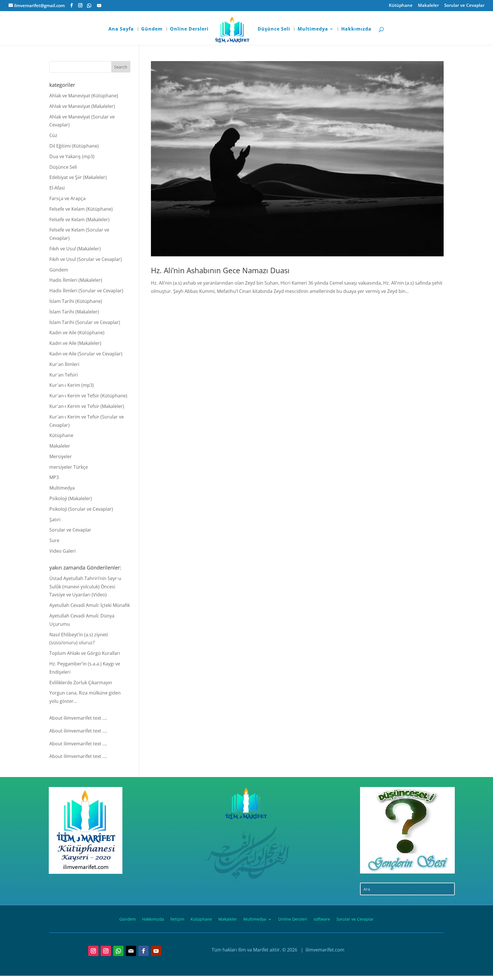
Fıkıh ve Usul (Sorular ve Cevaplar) (85, 259)
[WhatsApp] (89, 5)
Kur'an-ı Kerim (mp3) (71, 385)
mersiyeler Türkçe (68, 467)
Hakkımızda (356, 29)
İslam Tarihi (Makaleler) (74, 312)
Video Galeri (62, 551)
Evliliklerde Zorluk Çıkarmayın (80, 682)
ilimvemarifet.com (324, 950)
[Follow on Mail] (131, 951)
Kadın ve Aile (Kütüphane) (76, 332)
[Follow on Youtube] (156, 951)
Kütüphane (401, 5)
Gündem (152, 29)
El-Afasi (57, 188)
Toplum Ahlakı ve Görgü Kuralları (84, 653)
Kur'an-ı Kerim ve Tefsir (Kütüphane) (88, 396)
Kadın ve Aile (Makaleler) (75, 343)
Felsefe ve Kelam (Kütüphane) (81, 209)
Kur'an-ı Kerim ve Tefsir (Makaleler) (86, 406)
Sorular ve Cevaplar (464, 5)
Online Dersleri (189, 29)
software (322, 918)
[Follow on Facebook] (143, 951)
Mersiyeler (60, 456)
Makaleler (428, 5)
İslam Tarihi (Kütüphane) (75, 301)
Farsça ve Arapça (67, 198)
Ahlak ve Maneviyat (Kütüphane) (83, 95)
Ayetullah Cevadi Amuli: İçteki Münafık (89, 605)
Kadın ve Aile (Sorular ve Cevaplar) (85, 354)
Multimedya (313, 29)
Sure (54, 540)
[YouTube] (99, 5)
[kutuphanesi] (85, 830)
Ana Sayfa (121, 29)
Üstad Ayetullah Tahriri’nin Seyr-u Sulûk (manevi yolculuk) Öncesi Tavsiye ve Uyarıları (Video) (85, 586)
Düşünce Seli (274, 29)
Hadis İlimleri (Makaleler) (75, 280)
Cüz (53, 135)
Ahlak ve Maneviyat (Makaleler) (82, 106)
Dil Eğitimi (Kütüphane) (74, 146)
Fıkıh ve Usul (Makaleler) (75, 248)
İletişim (177, 918)
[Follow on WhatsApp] (118, 951)
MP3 (54, 477)
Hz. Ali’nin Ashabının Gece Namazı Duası (220, 270)
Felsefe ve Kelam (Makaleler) (79, 219)
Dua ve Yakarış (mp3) (71, 156)
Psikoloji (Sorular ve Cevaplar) (81, 509)
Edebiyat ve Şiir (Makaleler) (78, 177)
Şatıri (54, 519)
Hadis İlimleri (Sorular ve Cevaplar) (86, 290)
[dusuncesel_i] (407, 830)
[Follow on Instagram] (93, 951)
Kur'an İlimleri (64, 364)
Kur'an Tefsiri (63, 375)
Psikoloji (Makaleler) (70, 498)
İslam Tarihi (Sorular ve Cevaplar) (84, 322)
